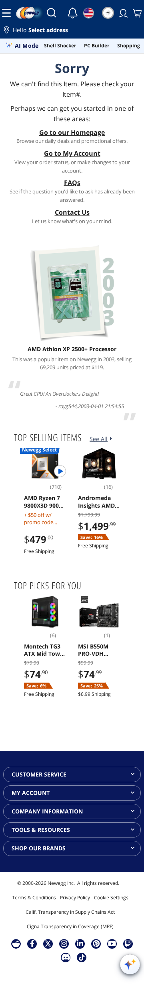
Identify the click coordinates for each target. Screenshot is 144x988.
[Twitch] (128, 943)
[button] (72, 31)
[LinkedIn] (80, 943)
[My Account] (122, 12)
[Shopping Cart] (136, 12)
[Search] (51, 13)
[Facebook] (32, 943)
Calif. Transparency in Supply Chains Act (70, 912)
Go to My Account (72, 153)
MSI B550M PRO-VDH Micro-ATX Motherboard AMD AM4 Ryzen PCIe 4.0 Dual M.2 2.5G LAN (98, 650)
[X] (48, 943)
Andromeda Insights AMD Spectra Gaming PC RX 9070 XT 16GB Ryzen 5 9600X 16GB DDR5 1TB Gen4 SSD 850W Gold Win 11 (99, 501)
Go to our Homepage (72, 132)
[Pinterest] (96, 943)
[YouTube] (112, 943)
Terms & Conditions (34, 897)
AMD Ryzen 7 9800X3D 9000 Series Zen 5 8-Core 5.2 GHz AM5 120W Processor (44, 501)
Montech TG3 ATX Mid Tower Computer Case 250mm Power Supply (45, 650)
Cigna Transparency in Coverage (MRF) (70, 926)
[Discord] (65, 957)
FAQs (72, 182)
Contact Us (72, 212)
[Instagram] (64, 943)
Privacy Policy (75, 897)
